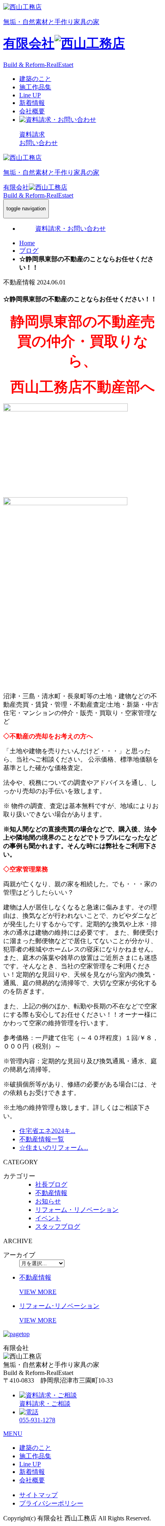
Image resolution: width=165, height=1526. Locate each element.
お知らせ (48, 1201)
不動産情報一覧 (41, 1139)
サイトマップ (38, 1495)
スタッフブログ (57, 1226)
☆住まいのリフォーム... (53, 1147)
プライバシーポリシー (51, 1503)
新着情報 (32, 102)
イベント (48, 1218)
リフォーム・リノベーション (77, 1209)
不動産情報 (51, 1192)
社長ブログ (51, 1184)
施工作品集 (35, 87)
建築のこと (35, 78)
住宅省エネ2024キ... (47, 1130)
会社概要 (32, 111)
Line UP (30, 95)
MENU (12, 1433)
